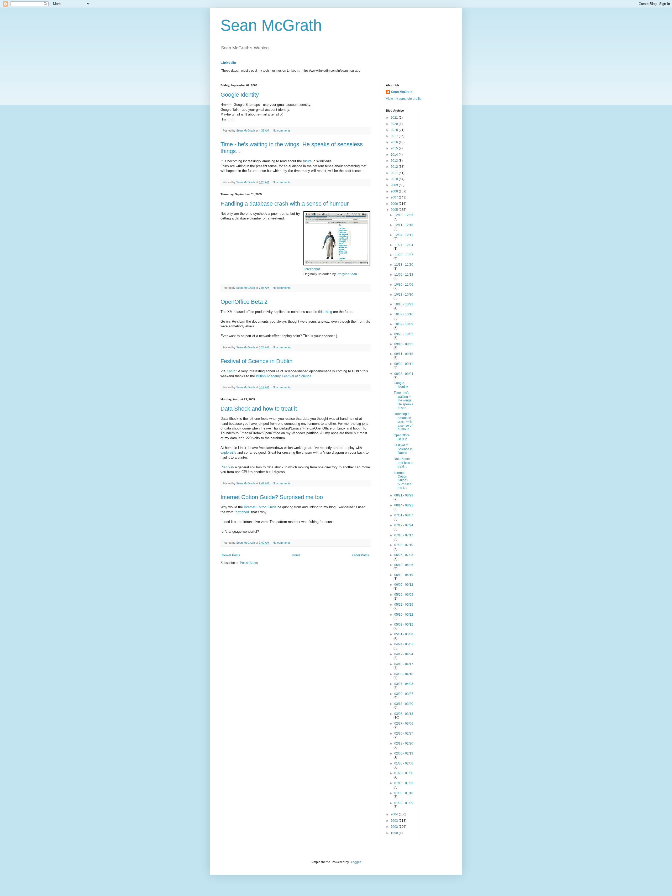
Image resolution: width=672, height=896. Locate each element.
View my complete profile (404, 99)
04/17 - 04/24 (403, 654)
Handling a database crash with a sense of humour (284, 203)
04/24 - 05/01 (403, 644)
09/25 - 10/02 (403, 334)
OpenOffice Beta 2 (243, 301)
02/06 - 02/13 (403, 753)
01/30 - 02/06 (403, 763)
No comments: (282, 130)
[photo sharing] (336, 264)
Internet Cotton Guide (260, 507)
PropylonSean (347, 274)
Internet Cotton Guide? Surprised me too (271, 497)
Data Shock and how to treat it (258, 408)
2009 (395, 185)
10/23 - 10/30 (403, 294)
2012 (395, 167)
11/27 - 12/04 (403, 245)
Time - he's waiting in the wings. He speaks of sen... (403, 400)
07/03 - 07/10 (403, 545)
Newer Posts (231, 555)
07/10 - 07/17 (403, 535)
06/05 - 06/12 (403, 584)
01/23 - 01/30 (403, 773)
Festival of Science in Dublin (256, 361)
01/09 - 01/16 (403, 793)
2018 (395, 130)
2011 (395, 173)
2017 (395, 136)
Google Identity (239, 94)
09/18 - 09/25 (403, 344)
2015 (395, 148)
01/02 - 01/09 (403, 803)
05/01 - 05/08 (403, 634)
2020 (395, 124)
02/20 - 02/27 (403, 733)
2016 (395, 142)
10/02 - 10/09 (403, 324)
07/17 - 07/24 (403, 525)
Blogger (355, 862)
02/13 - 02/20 (403, 743)
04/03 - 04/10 (403, 674)
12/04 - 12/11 (403, 235)
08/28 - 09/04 (403, 374)
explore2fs (228, 452)
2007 (395, 197)
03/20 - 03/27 (403, 694)
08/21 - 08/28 (403, 495)
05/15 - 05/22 (403, 614)
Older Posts (360, 555)
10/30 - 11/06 (403, 284)
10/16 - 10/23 (403, 304)
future (307, 161)
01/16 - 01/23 (403, 783)
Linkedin (228, 62)
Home (296, 555)
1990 (395, 833)
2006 (395, 204)
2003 (395, 820)
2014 (395, 154)
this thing (325, 312)
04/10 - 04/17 (403, 664)
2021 (395, 117)
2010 (395, 179)
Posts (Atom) (249, 563)
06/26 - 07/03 (403, 555)
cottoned (242, 512)
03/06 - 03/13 (403, 714)
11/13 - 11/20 (403, 264)
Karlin (231, 371)
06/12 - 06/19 (403, 575)
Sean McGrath (271, 25)
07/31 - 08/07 (403, 515)
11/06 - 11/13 (403, 274)
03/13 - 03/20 (403, 704)
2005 (395, 210)
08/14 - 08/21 (403, 505)
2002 (395, 827)
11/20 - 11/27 (403, 255)
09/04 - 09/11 (403, 364)
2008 (395, 191)
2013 (395, 161)
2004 (395, 814)
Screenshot (311, 269)
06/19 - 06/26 (403, 565)
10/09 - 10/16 (403, 314)
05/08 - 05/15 (403, 624)
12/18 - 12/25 (403, 215)
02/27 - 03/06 (403, 723)
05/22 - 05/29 (403, 604)
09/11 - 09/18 (403, 354)
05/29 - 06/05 (403, 594)
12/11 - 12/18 (403, 225)
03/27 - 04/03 (403, 684)
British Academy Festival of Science (283, 376)
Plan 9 (225, 467)
